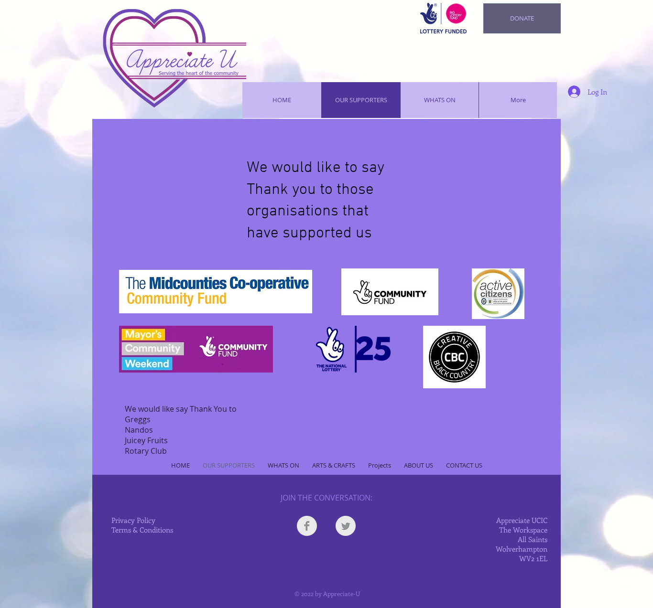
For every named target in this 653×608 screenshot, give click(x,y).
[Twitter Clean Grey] (346, 526)
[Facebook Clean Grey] (307, 526)
